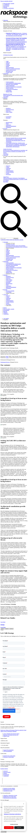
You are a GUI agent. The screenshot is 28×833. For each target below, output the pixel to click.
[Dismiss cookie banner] (23, 804)
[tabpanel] (14, 675)
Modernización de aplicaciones (10, 797)
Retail (7, 123)
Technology (8, 127)
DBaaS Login (6, 736)
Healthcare (8, 108)
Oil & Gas (8, 110)
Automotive (8, 125)
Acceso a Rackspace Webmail (9, 731)
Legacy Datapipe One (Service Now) (11, 733)
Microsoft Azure (9, 71)
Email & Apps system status (9, 755)
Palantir (7, 63)
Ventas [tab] (2, 628)
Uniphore (8, 65)
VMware (8, 62)
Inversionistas (6, 774)
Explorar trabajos (4, 768)
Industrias (5, 97)
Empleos (5, 773)
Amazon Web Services (11, 70)
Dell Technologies (10, 67)
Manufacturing (9, 122)
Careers (7, 173)
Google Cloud (9, 72)
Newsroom (8, 174)
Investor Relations (10, 172)
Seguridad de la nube (7, 790)
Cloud (7, 356)
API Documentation (7, 751)
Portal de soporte (6, 772)
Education (8, 117)
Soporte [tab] (6, 628)
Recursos (5, 128)
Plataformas (5, 73)
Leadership (8, 168)
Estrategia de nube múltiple (9, 788)
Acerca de (5, 771)
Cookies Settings (14, 824)
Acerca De (5, 155)
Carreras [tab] (11, 628)
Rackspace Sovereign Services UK (10, 734)
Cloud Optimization (10, 85)
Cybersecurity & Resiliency (12, 89)
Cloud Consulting (10, 82)
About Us (8, 165)
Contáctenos (3, 239)
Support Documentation (8, 750)
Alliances (8, 169)
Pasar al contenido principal (6, 1)
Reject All (19, 827)
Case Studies (16, 144)
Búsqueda (16, 238)
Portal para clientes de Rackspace (8, 730)
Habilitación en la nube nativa (9, 796)
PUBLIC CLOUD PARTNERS (13, 68)
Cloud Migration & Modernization (13, 83)
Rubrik (7, 66)
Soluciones (5, 20)
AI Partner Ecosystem (8, 55)
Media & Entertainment (11, 126)
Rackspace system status (8, 757)
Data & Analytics (9, 88)
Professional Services (5, 362)
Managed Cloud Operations (12, 84)
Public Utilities (9, 112)
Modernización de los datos (9, 789)
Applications (8, 90)
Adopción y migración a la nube (10, 795)
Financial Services (10, 109)
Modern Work (9, 91)
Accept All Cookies (9, 827)
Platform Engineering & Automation (14, 86)
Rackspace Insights (16, 140)
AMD (7, 61)
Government (8, 116)
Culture (7, 167)
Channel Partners (9, 170)
